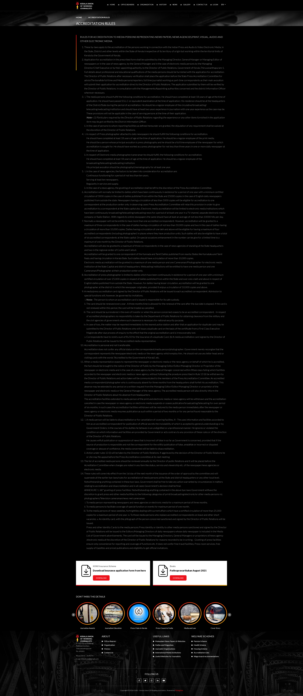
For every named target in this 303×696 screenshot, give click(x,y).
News (174, 5)
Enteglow (179, 690)
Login (215, 5)
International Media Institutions (168, 652)
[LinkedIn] (158, 680)
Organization (146, 5)
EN (224, 4)
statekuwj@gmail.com (90, 659)
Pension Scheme (200, 641)
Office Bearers (127, 5)
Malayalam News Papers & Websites (170, 641)
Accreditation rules (201, 652)
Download (101, 578)
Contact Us (201, 5)
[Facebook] (139, 680)
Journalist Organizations (165, 649)
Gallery (186, 5)
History (163, 5)
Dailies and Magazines (164, 645)
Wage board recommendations (206, 656)
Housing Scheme (200, 649)
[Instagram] (151, 680)
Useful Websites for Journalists (168, 656)
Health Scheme (200, 645)
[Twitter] (145, 680)
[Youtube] (164, 680)
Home (112, 5)
